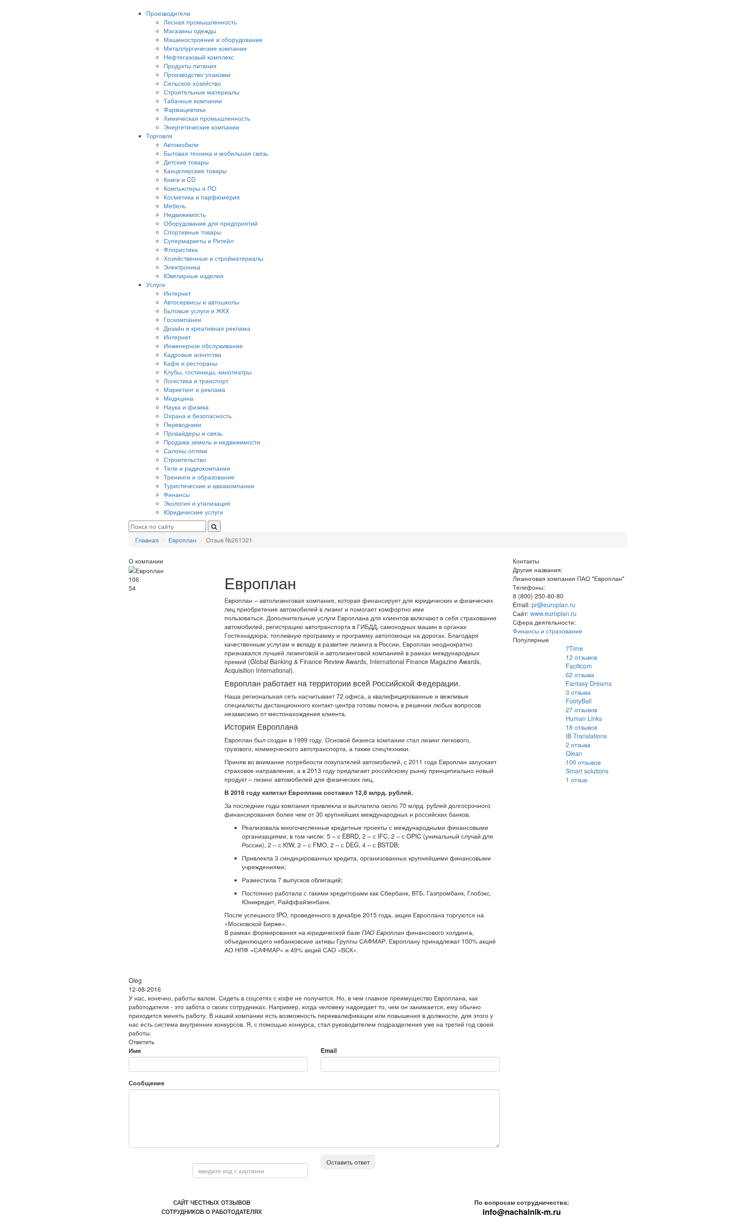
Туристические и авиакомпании (209, 485)
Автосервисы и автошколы (201, 301)
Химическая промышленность (207, 118)
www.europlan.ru (553, 613)
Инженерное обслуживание (203, 345)
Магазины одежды (190, 30)
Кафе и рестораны (190, 363)
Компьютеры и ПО (190, 188)
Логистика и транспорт (196, 380)
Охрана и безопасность (197, 415)
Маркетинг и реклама (194, 389)
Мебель (175, 205)
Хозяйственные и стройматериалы (213, 258)
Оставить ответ (348, 1162)
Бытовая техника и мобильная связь (216, 153)
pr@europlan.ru (553, 604)
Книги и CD (180, 179)
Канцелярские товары (195, 170)
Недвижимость (185, 214)
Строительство (185, 459)
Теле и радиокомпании (197, 468)
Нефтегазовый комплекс (199, 56)
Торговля (159, 135)
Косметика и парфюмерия (202, 196)
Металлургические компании (205, 48)
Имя (135, 1050)
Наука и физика (186, 406)
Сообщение (146, 1082)
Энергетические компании (201, 126)
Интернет (177, 293)
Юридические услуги (193, 511)
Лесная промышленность (200, 21)
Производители (168, 13)
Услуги (155, 284)
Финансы (177, 494)
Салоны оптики (185, 450)
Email (329, 1050)
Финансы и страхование (547, 630)
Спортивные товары (192, 231)
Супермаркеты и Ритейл (199, 240)
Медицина (178, 398)
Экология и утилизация (197, 503)
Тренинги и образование (199, 476)
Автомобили (181, 144)
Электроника (182, 266)
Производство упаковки (197, 74)
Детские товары (186, 161)
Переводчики (182, 424)
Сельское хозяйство (192, 83)
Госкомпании (182, 319)
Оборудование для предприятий (211, 223)
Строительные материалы (201, 91)
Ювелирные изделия (194, 275)
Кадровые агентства (192, 354)
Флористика (181, 249)
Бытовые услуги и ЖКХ (196, 310)
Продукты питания (190, 65)
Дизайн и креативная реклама (207, 328)
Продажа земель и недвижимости (212, 441)
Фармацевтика (185, 109)
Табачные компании (193, 100)
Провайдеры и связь (193, 433)
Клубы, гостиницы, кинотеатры (208, 371)
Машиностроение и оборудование (213, 39)
